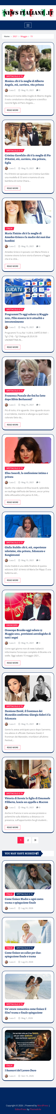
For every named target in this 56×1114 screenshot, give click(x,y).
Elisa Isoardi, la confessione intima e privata (26, 475)
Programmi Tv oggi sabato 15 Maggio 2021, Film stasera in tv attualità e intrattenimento (26, 318)
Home (7, 36)
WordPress (42, 1105)
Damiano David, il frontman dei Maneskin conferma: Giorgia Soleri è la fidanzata (28, 714)
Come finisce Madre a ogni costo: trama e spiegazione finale (24, 901)
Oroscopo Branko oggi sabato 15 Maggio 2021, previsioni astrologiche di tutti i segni (28, 634)
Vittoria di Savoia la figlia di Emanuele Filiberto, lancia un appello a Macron (27, 800)
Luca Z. (12, 90)
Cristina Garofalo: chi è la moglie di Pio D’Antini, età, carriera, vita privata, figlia (28, 159)
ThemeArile (35, 1109)
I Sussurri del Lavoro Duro (20, 1070)
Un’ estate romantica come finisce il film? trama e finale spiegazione (25, 1011)
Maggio (24, 36)
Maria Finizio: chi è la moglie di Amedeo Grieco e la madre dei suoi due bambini (27, 237)
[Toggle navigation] (28, 25)
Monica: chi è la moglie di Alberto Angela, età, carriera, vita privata (24, 83)
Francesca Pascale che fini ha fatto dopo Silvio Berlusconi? (25, 397)
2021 (15, 36)
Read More (12, 110)
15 (31, 36)
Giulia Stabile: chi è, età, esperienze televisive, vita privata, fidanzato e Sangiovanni (25, 551)
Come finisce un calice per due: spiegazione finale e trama (23, 954)
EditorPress (20, 1109)
